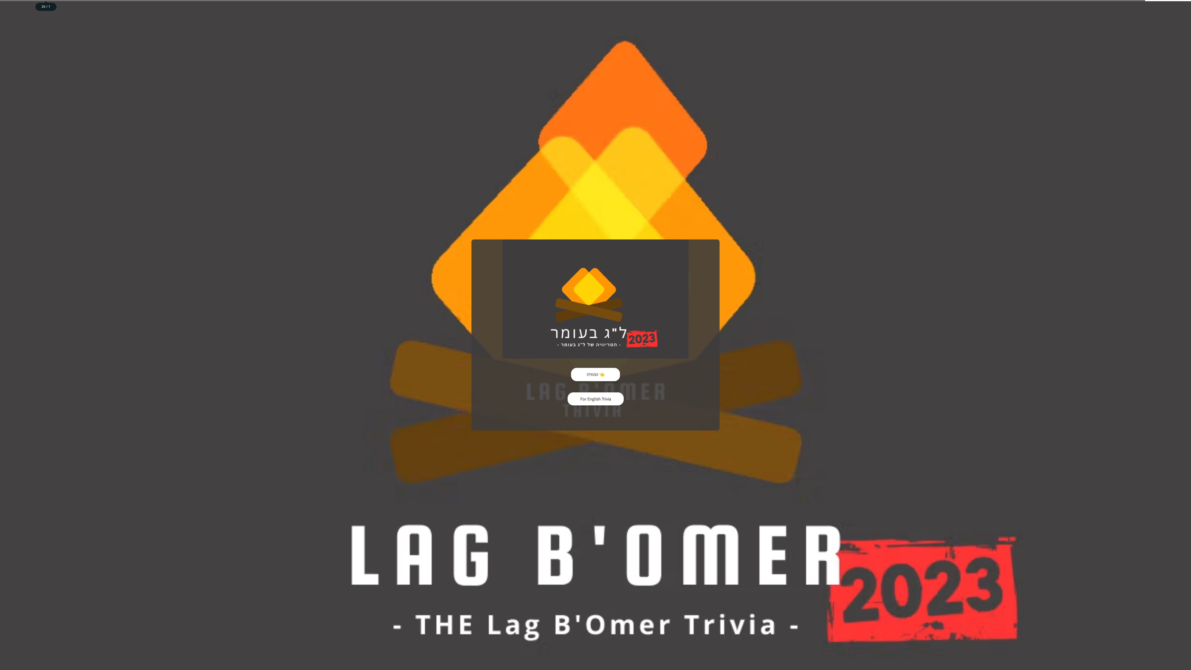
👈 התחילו (595, 374)
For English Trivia (595, 399)
